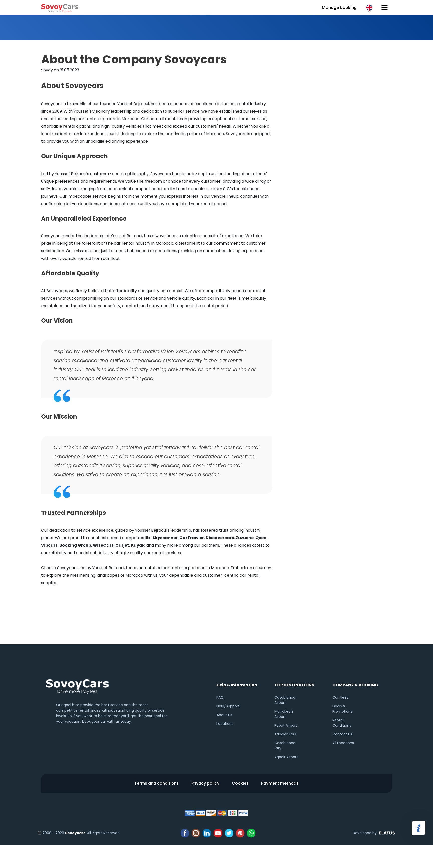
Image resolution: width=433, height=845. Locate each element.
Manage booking (339, 7)
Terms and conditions (156, 783)
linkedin (206, 833)
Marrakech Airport (283, 714)
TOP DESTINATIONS (294, 685)
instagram (195, 833)
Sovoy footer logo (77, 685)
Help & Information (236, 685)
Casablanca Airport (284, 700)
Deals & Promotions (342, 709)
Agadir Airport (286, 756)
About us (224, 714)
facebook (184, 833)
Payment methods (280, 783)
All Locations (343, 742)
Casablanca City (284, 745)
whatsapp (251, 833)
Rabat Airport (285, 725)
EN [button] (369, 7)
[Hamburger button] (384, 7)
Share (418, 828)
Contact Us (342, 734)
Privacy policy (205, 783)
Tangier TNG (285, 734)
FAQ (220, 697)
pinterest (240, 833)
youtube (218, 833)
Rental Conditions (341, 723)
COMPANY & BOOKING (355, 685)
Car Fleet (340, 697)
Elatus (388, 833)
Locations (224, 723)
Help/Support (228, 706)
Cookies (240, 783)
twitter (229, 833)
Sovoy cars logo (60, 7)
